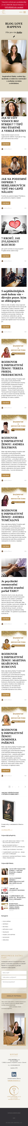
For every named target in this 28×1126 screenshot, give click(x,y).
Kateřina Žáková (8, 149)
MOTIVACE (5, 926)
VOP (14, 1118)
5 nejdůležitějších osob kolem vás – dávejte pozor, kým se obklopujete (13, 295)
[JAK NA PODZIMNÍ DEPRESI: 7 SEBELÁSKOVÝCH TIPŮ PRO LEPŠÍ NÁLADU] (4, 881)
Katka (19, 32)
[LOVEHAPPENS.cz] (3, 12)
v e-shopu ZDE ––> (6, 830)
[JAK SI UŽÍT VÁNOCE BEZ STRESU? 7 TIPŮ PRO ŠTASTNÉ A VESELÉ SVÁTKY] (4, 871)
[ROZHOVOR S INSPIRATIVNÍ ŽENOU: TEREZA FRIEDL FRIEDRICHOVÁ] (4, 906)
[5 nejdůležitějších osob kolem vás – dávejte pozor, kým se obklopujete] (4, 898)
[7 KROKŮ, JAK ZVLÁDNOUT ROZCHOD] (4, 890)
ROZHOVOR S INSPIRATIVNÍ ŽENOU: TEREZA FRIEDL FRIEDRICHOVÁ (12, 368)
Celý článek (6, 144)
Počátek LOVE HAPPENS (9, 934)
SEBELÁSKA (6, 940)
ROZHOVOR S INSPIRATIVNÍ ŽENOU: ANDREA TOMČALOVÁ (12, 515)
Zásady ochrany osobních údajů (9, 990)
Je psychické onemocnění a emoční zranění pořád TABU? (12, 586)
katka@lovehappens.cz (14, 1080)
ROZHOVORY (6, 937)
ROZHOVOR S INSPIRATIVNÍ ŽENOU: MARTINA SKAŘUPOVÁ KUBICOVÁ (13, 660)
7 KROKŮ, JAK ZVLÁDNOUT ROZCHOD (10, 241)
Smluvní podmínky (22, 990)
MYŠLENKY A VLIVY (7, 929)
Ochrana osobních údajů (14, 1113)
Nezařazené (6, 932)
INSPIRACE (5, 924)
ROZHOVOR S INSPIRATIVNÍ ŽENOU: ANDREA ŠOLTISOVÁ (12, 442)
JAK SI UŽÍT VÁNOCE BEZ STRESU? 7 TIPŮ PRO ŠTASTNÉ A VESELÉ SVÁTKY (13, 124)
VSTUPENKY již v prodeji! (14, 7)
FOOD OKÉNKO (7, 921)
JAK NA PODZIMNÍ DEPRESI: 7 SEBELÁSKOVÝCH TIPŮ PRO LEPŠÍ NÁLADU (13, 185)
